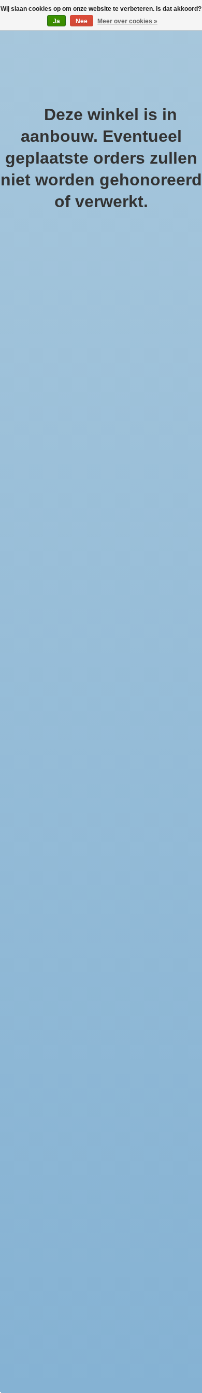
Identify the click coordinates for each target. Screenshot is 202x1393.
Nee (82, 21)
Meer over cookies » (127, 21)
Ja (56, 21)
